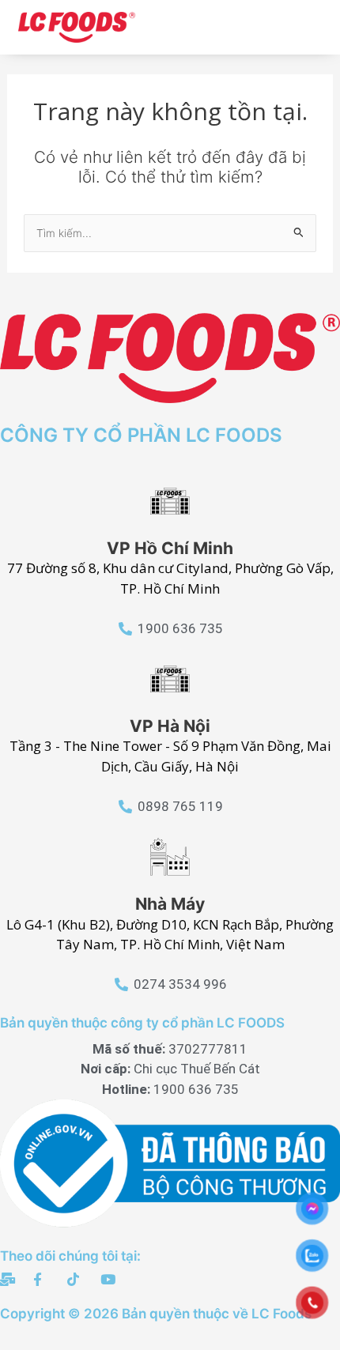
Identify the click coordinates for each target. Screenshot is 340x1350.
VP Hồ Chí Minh (170, 548)
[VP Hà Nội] (170, 679)
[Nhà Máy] (170, 857)
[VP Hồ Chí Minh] (170, 501)
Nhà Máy (170, 904)
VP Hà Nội (170, 726)
